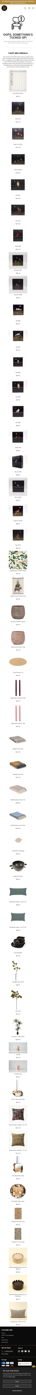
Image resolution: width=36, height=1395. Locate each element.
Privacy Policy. (11, 1376)
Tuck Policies (5, 1340)
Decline (17, 1386)
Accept (17, 1381)
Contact (3, 1333)
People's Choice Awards (20, 3)
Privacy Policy (5, 1342)
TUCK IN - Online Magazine (8, 1335)
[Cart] (29, 8)
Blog (3, 1337)
